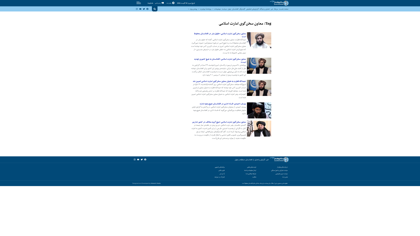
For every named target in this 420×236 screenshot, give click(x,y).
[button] (154, 9)
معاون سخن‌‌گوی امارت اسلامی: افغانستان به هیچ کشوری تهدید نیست (220, 60)
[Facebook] (147, 9)
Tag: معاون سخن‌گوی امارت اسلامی (245, 23)
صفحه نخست (283, 9)
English (150, 3)
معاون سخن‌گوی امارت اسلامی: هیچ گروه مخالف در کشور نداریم (219, 122)
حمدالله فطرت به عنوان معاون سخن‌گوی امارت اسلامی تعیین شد (219, 81)
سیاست (224, 9)
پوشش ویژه (193, 9)
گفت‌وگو (242, 9)
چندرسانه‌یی (158, 3)
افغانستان (235, 9)
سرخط (276, 9)
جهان (229, 9)
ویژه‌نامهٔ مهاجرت (205, 9)
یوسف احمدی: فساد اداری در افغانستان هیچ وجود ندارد (223, 104)
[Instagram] (137, 9)
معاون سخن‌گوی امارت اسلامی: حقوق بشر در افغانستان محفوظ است (220, 35)
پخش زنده (168, 3)
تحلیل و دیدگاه (265, 9)
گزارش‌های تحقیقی (252, 9)
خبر (272, 9)
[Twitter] (144, 9)
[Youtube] (140, 9)
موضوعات (217, 9)
